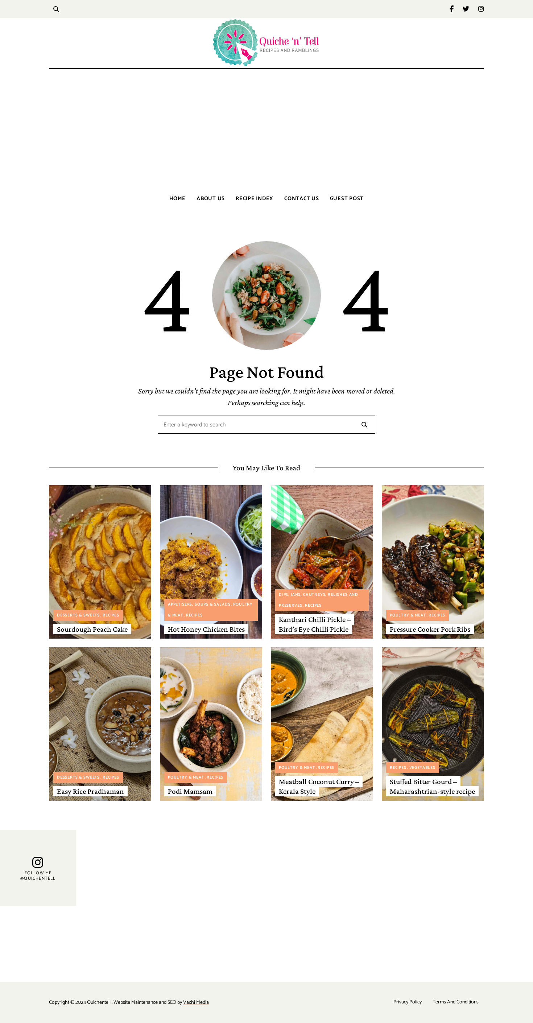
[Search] (364, 425)
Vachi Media (196, 1002)
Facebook (456, 9)
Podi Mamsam (190, 791)
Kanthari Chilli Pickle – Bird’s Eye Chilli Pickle (315, 624)
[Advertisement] (266, 130)
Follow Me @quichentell (37, 876)
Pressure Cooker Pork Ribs (430, 629)
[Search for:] (266, 425)
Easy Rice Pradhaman (90, 791)
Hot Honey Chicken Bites (206, 629)
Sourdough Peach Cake (92, 629)
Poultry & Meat (408, 615)
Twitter (470, 9)
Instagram (481, 9)
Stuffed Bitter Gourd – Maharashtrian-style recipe (432, 786)
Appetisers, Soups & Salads (199, 604)
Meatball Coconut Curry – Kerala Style (319, 786)
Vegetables (422, 767)
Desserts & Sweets (78, 615)
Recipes (111, 615)
